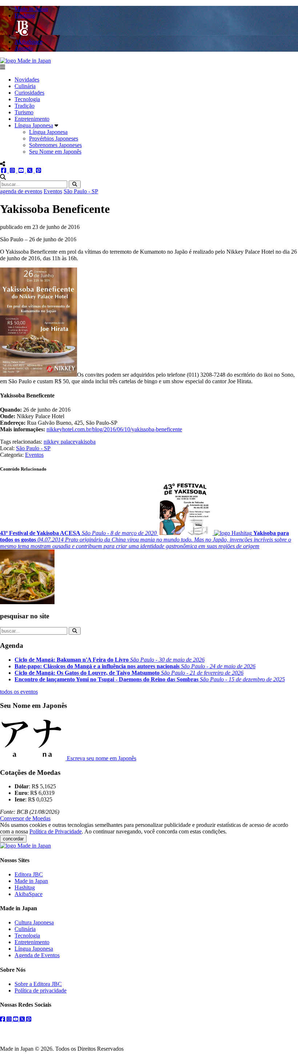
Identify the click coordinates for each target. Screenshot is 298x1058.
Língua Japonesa (34, 125)
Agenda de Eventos (37, 955)
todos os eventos (19, 692)
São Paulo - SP (81, 191)
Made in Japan (31, 881)
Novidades (27, 79)
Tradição (25, 106)
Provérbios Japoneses (53, 138)
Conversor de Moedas (25, 818)
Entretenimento (32, 119)
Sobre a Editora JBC (38, 984)
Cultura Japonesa (34, 922)
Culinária (25, 86)
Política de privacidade (41, 990)
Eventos (53, 191)
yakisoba (85, 442)
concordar (13, 838)
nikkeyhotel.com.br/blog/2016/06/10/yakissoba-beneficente (114, 429)
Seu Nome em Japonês (55, 151)
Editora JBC (29, 874)
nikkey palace (59, 442)
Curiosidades (29, 93)
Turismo (24, 112)
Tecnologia (27, 99)
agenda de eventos (21, 191)
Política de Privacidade (55, 831)
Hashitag (25, 887)
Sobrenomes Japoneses (55, 145)
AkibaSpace (29, 894)
